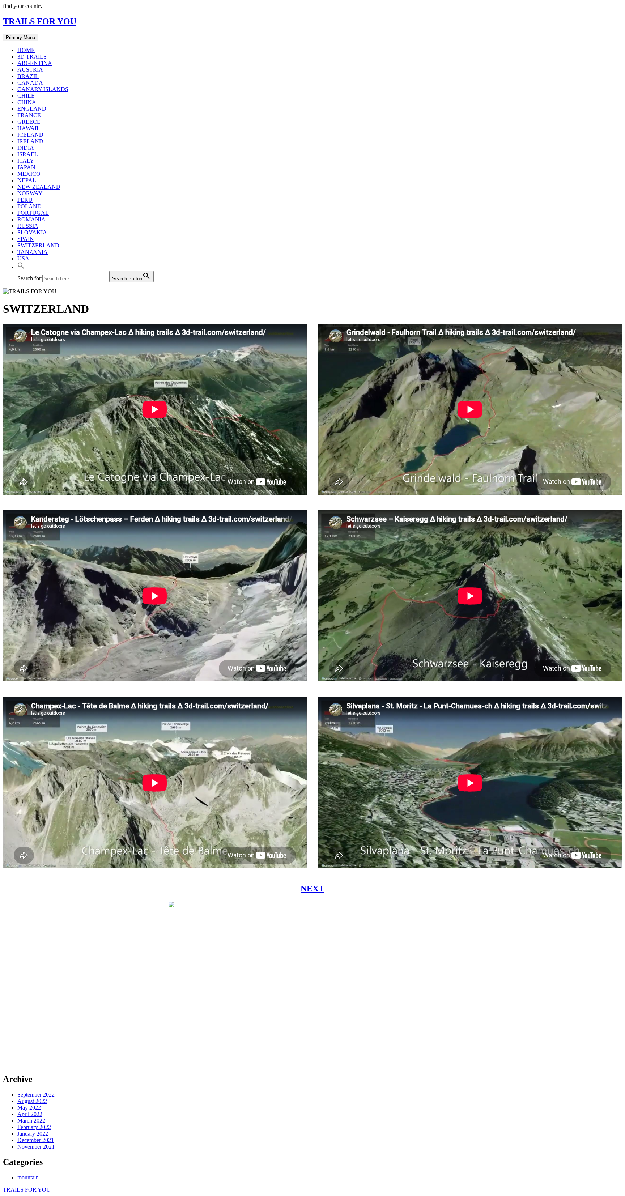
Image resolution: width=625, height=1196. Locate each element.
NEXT (312, 888)
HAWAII (27, 128)
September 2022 (36, 1094)
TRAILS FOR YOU (39, 21)
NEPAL (26, 180)
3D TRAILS (32, 57)
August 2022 (32, 1101)
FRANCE (29, 115)
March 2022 (31, 1121)
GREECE (29, 122)
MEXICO (29, 174)
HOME (26, 50)
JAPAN (26, 167)
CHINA (26, 102)
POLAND (29, 206)
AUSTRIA (30, 70)
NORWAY (30, 193)
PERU (25, 200)
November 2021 (36, 1147)
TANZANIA (32, 252)
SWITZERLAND (38, 245)
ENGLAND (31, 109)
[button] (21, 267)
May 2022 (29, 1108)
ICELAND (30, 135)
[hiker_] (312, 1064)
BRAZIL (28, 76)
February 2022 (34, 1127)
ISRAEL (27, 154)
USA (23, 258)
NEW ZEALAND (38, 187)
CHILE (26, 96)
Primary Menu (20, 37)
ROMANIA (31, 219)
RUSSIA (27, 226)
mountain (28, 1177)
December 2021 (35, 1140)
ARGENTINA (34, 63)
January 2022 (32, 1134)
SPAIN (25, 239)
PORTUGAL (33, 213)
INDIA (25, 148)
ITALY (25, 161)
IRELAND (30, 141)
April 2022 (29, 1114)
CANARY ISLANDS (42, 89)
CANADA (30, 83)
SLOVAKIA (32, 232)
